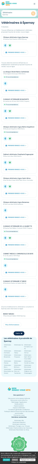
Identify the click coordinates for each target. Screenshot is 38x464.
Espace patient (19, 406)
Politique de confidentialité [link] (18, 462)
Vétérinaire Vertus (27, 352)
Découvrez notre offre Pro (19, 400)
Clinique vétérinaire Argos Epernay (15, 37)
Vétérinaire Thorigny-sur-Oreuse (19, 426)
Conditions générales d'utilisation (19, 410)
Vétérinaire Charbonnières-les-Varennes (19, 428)
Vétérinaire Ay (18, 345)
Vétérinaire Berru (7, 366)
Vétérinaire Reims (17, 362)
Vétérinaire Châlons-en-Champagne (28, 371)
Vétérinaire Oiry (7, 346)
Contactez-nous (19, 415)
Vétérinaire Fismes (7, 362)
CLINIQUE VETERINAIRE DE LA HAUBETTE (17, 226)
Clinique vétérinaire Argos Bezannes (16, 202)
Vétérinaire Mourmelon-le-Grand (9, 371)
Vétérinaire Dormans (7, 352)
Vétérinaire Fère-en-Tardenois (17, 371)
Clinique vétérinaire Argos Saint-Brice (16, 178)
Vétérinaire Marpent (19, 422)
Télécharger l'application (19, 402)
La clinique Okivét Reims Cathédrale (16, 72)
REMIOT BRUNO (8, 314)
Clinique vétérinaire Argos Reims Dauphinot (18, 127)
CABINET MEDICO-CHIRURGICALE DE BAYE (18, 254)
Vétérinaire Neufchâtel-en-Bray (19, 430)
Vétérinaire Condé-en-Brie (29, 362)
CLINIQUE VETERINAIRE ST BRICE (14, 281)
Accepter (6, 460)
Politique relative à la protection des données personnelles (19, 412)
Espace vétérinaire (19, 408)
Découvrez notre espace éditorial (19, 398)
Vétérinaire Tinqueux (17, 356)
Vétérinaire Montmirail (27, 366)
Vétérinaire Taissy (17, 352)
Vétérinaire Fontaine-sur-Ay (28, 346)
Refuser (14, 460)
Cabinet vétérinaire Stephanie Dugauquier (18, 154)
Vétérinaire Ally (19, 420)
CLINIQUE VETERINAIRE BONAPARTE (16, 99)
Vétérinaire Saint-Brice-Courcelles (28, 357)
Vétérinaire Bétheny (17, 366)
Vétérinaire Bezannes (7, 356)
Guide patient (19, 404)
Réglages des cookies (28, 460)
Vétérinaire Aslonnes (19, 424)
